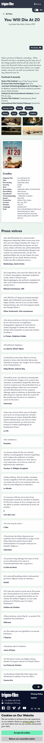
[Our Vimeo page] (14, 708)
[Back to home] (16, 4)
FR (35, 709)
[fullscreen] (39, 26)
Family (19, 108)
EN (39, 709)
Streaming (34, 48)
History (5, 113)
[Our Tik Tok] (19, 708)
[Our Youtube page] (24, 708)
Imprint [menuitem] (34, 698)
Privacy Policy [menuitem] (37, 694)
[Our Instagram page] (9, 708)
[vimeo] (39, 32)
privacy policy (28, 722)
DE (32, 709)
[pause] (5, 26)
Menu (37, 4)
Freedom (29, 108)
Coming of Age (8, 108)
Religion (23, 113)
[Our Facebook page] (3, 708)
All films (9, 14)
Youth (14, 113)
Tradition (33, 113)
